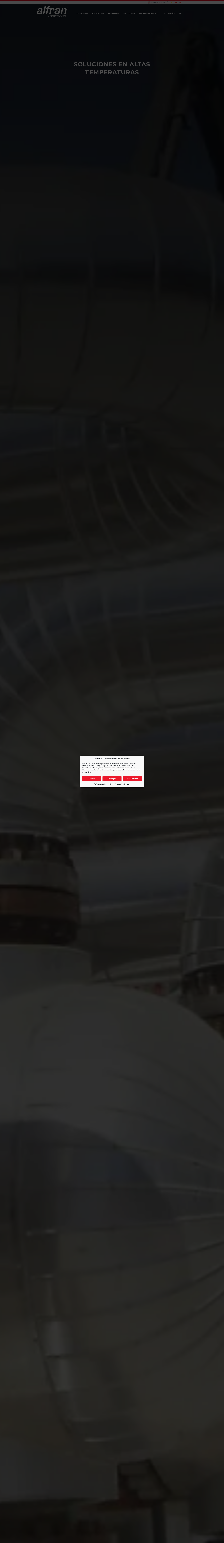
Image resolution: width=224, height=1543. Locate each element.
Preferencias (132, 779)
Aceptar (91, 779)
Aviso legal (126, 784)
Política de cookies (100, 784)
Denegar (112, 779)
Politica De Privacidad (115, 784)
